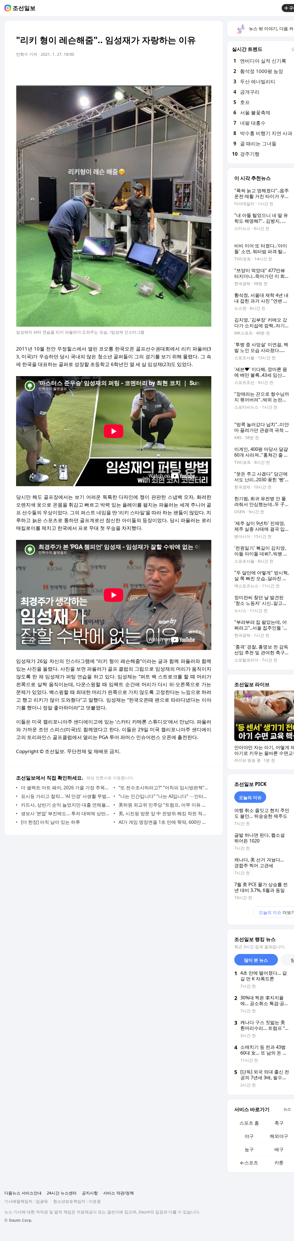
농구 (249, 1149)
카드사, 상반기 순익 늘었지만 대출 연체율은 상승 (66, 805)
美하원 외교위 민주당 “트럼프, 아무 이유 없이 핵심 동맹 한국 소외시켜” (163, 805)
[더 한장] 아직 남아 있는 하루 (50, 822)
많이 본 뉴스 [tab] (256, 960)
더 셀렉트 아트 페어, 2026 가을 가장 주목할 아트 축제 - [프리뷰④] (66, 787)
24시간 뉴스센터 (62, 1193)
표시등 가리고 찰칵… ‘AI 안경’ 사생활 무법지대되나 (66, 796)
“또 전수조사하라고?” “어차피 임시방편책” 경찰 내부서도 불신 (163, 787)
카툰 (279, 1162)
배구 (279, 1149)
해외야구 (279, 1136)
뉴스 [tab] (287, 1109)
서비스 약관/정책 (118, 1193)
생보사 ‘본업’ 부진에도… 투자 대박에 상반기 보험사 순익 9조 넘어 (66, 813)
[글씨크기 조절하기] (194, 70)
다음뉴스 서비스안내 (23, 1193)
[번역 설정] (182, 70)
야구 (249, 1136)
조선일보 (24, 8)
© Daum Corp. (18, 1220)
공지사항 (90, 1193)
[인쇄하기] (205, 70)
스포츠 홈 (249, 1123)
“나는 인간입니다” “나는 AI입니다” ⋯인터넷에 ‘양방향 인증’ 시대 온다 (163, 796)
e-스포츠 (249, 1162)
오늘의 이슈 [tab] (250, 797)
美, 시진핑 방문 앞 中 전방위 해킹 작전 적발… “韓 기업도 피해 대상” (163, 813)
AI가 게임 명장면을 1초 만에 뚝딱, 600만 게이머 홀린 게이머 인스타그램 (163, 822)
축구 (279, 1123)
